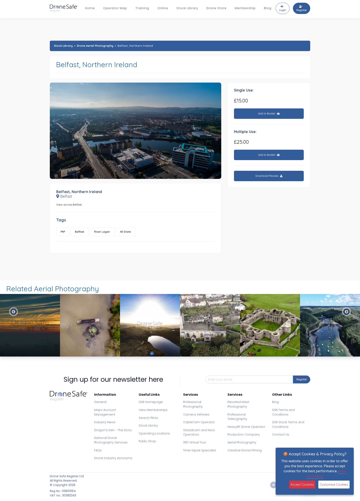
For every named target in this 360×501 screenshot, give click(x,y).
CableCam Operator (199, 422)
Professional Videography (237, 416)
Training (142, 8)
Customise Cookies (334, 484)
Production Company (244, 434)
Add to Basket (267, 113)
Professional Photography (193, 404)
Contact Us (280, 434)
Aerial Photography (242, 442)
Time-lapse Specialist (199, 450)
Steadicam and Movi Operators (199, 432)
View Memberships (153, 410)
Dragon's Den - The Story (113, 430)
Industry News (104, 422)
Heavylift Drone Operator (246, 427)
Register (301, 379)
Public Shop (147, 441)
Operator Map (115, 8)
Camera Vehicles (196, 414)
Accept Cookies (302, 484)
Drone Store (216, 8)
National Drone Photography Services (111, 440)
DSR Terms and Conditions (283, 412)
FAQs (98, 450)
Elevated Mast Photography (238, 404)
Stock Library (187, 8)
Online (163, 8)
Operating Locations (154, 433)
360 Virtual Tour (194, 442)
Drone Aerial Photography (95, 45)
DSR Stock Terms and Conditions (288, 424)
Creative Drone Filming (245, 450)
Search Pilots (148, 418)
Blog (267, 8)
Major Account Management (105, 412)
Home (90, 8)
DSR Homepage (151, 402)
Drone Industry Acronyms (113, 458)
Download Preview (267, 176)
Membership (245, 8)
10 (208, 353)
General (100, 402)
